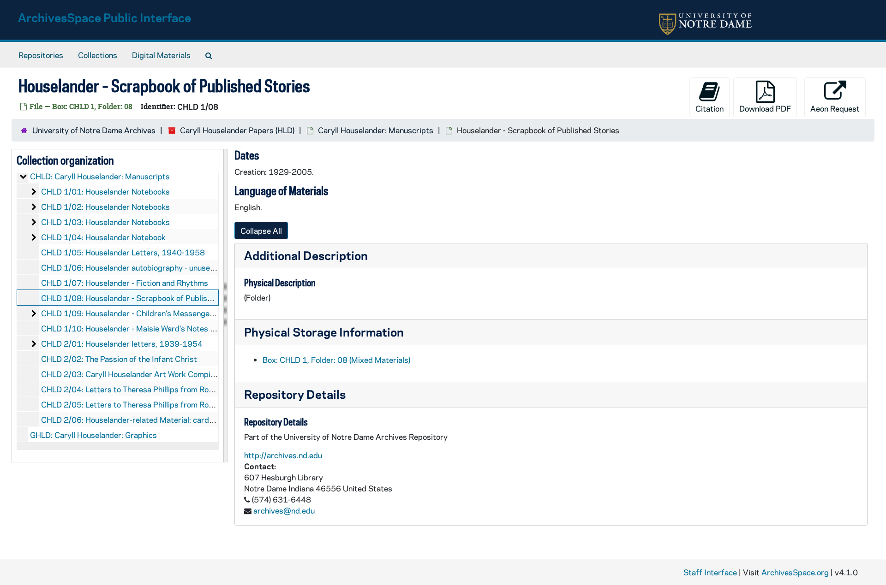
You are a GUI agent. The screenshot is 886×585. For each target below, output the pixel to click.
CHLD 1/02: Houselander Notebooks (105, 206)
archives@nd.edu (284, 510)
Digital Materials (161, 55)
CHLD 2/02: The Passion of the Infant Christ (119, 359)
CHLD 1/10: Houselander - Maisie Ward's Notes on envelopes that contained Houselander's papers (214, 328)
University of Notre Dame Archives (94, 130)
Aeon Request (835, 108)
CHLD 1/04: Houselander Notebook (103, 237)
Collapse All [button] (261, 230)
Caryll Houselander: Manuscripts (375, 130)
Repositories (40, 55)
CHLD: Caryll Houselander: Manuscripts (100, 176)
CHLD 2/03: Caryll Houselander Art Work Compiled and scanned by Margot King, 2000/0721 (206, 374)
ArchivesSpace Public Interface (104, 17)
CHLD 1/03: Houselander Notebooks (105, 222)
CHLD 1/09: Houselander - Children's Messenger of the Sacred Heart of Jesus (178, 313)
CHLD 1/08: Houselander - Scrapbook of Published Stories (144, 298)
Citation (709, 108)
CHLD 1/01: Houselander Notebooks (105, 191)
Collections (97, 55)
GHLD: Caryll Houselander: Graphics (93, 435)
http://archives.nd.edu (283, 455)
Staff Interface (710, 572)
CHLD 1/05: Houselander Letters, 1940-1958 (123, 252)
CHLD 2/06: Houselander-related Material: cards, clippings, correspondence (175, 419)
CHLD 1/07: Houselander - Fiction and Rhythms (124, 283)
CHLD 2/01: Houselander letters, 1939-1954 (122, 343)
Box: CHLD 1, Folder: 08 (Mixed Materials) (336, 360)
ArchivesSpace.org (795, 572)
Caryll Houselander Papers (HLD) (237, 130)
